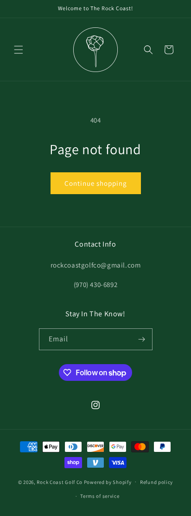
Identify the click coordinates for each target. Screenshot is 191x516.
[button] (18, 49)
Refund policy (156, 482)
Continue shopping (95, 183)
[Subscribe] (142, 339)
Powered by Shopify (108, 481)
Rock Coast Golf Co (60, 481)
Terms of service (99, 496)
